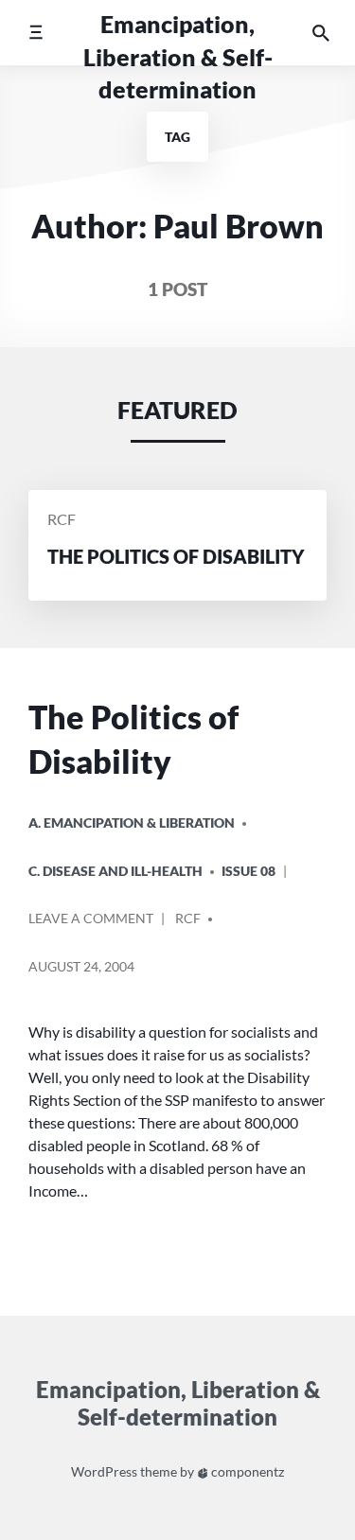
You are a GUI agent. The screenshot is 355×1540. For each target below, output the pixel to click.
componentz (246, 1471)
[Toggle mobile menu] (35, 32)
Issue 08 (248, 871)
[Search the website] (321, 33)
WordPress (104, 1471)
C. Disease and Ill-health (115, 871)
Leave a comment (90, 925)
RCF (61, 520)
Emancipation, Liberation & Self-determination (178, 56)
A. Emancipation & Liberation (131, 822)
